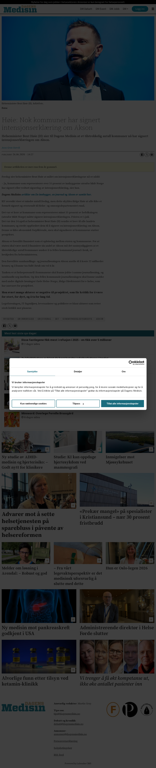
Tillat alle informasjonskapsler (122, 403)
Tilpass (76, 403)
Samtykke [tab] (32, 371)
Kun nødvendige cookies (33, 403)
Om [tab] (124, 371)
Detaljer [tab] (78, 371)
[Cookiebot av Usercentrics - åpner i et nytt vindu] (131, 362)
